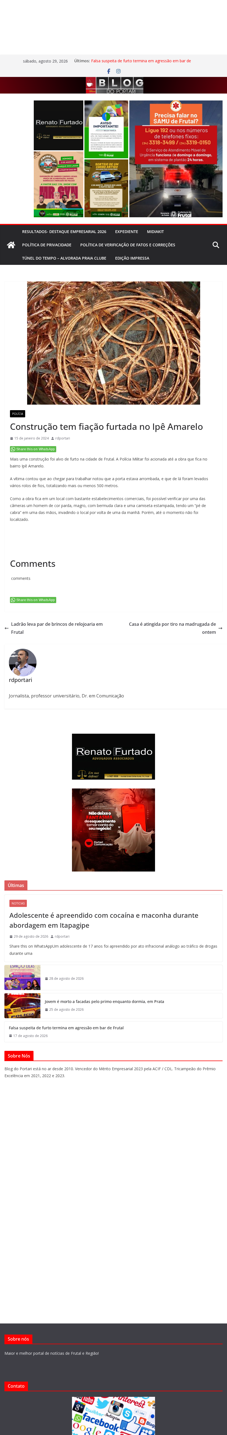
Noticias (18, 903)
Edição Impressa (132, 258)
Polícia (17, 414)
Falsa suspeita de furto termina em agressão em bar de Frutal (66, 1027)
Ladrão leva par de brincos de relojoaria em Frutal (57, 628)
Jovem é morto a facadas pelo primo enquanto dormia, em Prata (104, 1001)
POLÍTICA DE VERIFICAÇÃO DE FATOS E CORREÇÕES (127, 244)
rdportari (62, 438)
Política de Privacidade (46, 244)
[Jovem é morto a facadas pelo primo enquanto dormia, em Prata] (22, 1005)
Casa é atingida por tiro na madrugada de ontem (172, 628)
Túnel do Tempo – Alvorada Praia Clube (64, 258)
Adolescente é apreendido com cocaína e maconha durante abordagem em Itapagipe (103, 920)
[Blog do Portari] (11, 245)
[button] (58, 125)
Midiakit (155, 231)
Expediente (126, 231)
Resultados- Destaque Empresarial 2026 (64, 231)
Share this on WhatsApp (35, 449)
